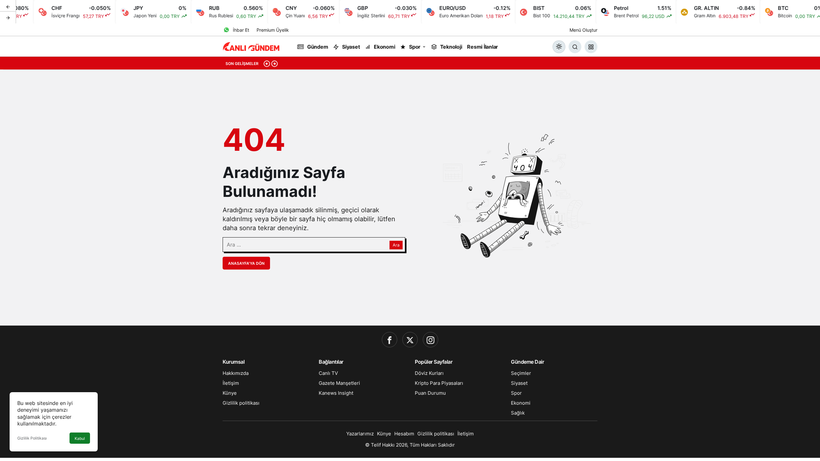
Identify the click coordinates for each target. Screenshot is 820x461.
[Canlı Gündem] (251, 46)
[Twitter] (410, 339)
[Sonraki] (8, 17)
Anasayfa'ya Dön (246, 263)
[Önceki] (8, 6)
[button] (591, 46)
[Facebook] (389, 339)
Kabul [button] (80, 438)
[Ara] (575, 46)
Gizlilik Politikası (32, 438)
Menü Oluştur (583, 30)
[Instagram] (430, 339)
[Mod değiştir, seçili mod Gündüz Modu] (559, 46)
